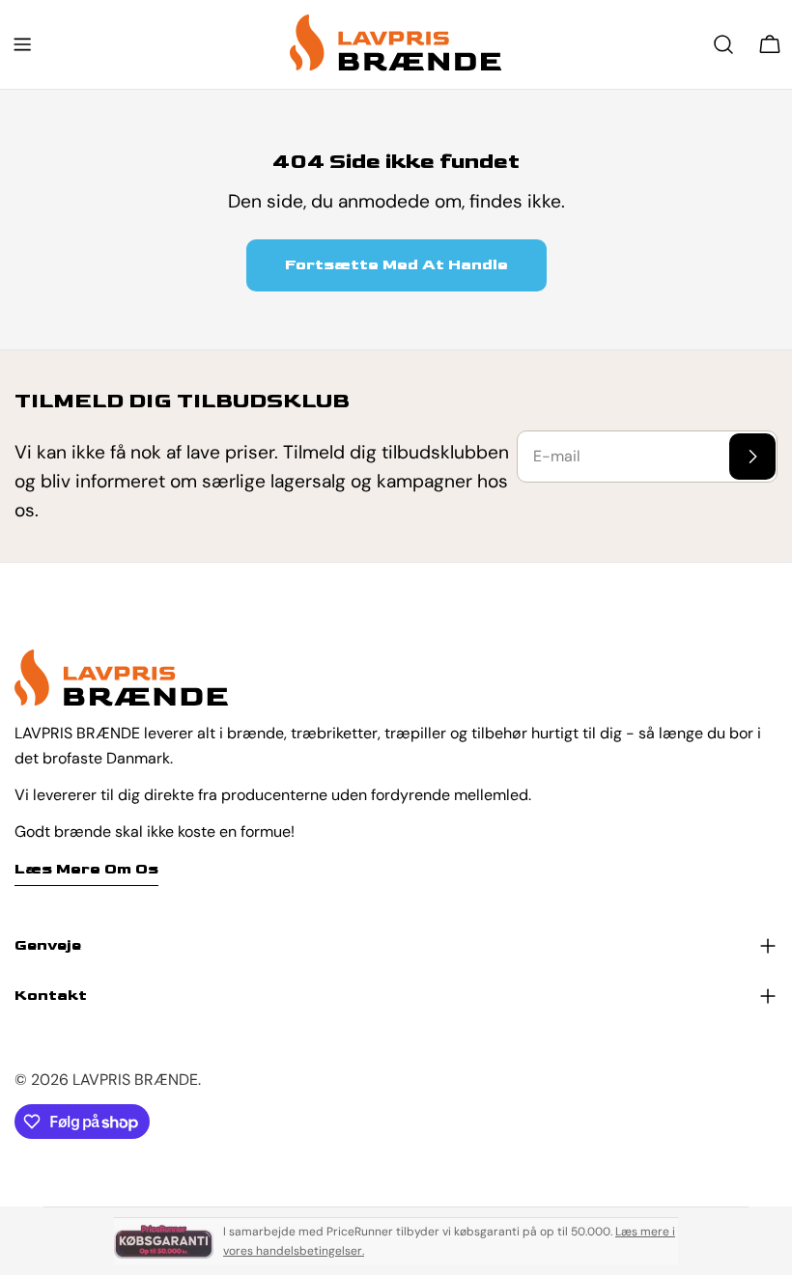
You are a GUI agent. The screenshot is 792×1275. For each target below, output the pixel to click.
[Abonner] (752, 456)
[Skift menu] (22, 44)
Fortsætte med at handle (396, 265)
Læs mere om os (86, 869)
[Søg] (723, 44)
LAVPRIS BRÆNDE (135, 1079)
